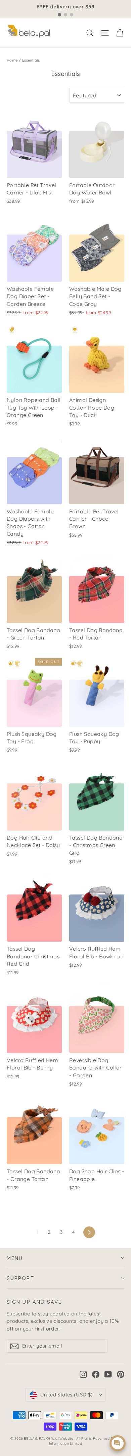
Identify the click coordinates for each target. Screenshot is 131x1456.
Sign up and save (34, 1302)
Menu (15, 1258)
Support (20, 1278)
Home (12, 60)
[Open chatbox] (118, 1443)
